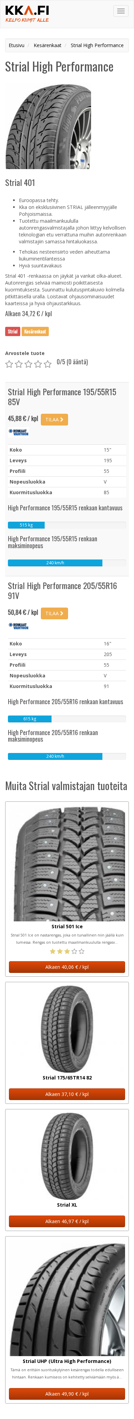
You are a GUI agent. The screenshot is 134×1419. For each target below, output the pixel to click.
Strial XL (67, 1204)
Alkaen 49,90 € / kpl (67, 1393)
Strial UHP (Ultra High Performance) (67, 1361)
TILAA (52, 419)
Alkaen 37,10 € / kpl (67, 1094)
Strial (13, 331)
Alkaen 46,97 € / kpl (67, 1221)
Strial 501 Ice (67, 926)
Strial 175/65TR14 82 (67, 1077)
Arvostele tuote (25, 353)
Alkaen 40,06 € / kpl (67, 967)
